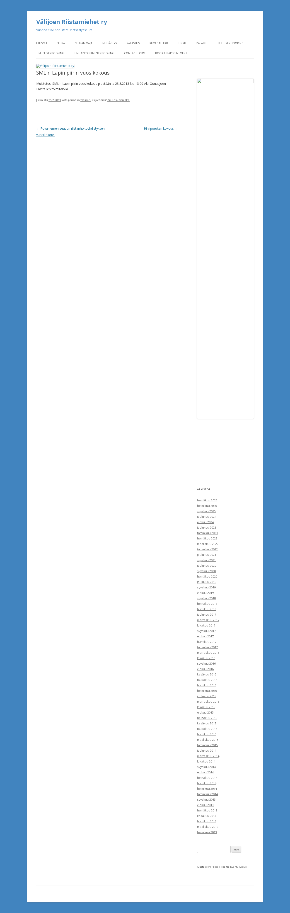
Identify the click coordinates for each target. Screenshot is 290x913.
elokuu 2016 (205, 669)
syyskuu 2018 (206, 598)
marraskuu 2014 (208, 756)
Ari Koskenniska (118, 100)
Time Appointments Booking (94, 53)
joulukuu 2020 (206, 565)
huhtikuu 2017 (206, 642)
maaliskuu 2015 (207, 740)
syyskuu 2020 (206, 571)
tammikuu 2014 (207, 794)
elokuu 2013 (205, 805)
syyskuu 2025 (206, 511)
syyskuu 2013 (206, 799)
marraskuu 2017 (208, 620)
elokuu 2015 (205, 712)
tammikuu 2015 (207, 745)
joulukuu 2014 (206, 750)
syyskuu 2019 (206, 587)
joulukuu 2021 (206, 555)
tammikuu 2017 (207, 647)
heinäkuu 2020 (207, 576)
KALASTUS (133, 43)
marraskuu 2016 (208, 653)
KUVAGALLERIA (159, 43)
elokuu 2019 (205, 593)
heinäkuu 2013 (207, 810)
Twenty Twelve (238, 866)
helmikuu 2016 (207, 691)
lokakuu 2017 (206, 625)
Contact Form (134, 53)
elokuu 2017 (205, 636)
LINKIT (182, 43)
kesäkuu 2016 (206, 674)
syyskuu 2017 (206, 631)
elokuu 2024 (205, 522)
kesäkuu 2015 (206, 723)
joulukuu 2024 (206, 517)
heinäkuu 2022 (207, 538)
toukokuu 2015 (207, 729)
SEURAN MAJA (83, 43)
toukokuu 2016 (207, 680)
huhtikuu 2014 (206, 783)
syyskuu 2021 (206, 560)
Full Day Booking (231, 43)
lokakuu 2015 (206, 707)
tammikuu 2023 (207, 533)
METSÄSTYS (109, 43)
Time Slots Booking (50, 53)
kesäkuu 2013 (206, 816)
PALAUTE (202, 43)
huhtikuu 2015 (206, 734)
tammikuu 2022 (207, 549)
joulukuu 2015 (206, 696)
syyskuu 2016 (206, 663)
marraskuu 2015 (208, 701)
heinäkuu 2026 (207, 500)
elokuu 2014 (205, 772)
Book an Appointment (171, 53)
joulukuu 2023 (206, 527)
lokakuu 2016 (206, 658)
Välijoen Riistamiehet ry (71, 22)
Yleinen (85, 100)
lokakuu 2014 (206, 761)
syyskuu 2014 (206, 767)
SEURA (61, 43)
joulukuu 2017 (206, 614)
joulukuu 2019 (206, 582)
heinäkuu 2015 (207, 718)
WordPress (211, 866)
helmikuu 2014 (207, 789)
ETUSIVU (41, 43)
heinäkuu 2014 (207, 778)
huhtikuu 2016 (206, 685)
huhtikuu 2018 (206, 609)
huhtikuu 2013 (206, 821)
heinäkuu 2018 (207, 604)
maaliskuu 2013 (207, 827)
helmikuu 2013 (207, 832)
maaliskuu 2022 (207, 544)
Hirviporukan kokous (161, 128)
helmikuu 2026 (207, 506)
